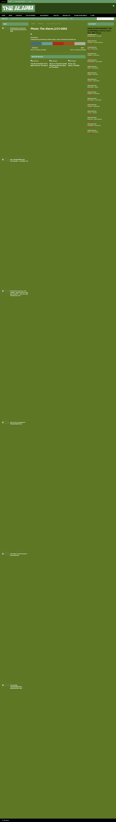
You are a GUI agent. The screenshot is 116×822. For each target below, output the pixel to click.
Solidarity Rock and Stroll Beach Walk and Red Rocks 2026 (18, 29)
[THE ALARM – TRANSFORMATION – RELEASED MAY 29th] (5, 748)
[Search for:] (105, 18)
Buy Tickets (90, 37)
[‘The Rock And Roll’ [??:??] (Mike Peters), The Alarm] (39, 61)
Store (92, 15)
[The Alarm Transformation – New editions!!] (5, 617)
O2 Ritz (96, 87)
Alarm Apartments (80, 15)
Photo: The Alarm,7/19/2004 (73, 64)
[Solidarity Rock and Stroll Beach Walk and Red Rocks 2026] (5, 91)
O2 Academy (99, 61)
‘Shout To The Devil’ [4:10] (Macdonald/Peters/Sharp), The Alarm (58, 65)
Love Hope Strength (20, 1)
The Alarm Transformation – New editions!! (19, 554)
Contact (56, 15)
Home (3, 15)
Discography (44, 15)
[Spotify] (114, 1)
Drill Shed (95, 74)
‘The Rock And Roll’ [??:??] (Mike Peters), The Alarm (39, 64)
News (10, 15)
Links (10, 1)
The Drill (94, 112)
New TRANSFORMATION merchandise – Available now (19, 160)
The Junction (97, 125)
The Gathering (30, 15)
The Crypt (98, 36)
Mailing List (67, 15)
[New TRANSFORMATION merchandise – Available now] (5, 223)
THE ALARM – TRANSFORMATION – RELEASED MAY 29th (16, 686)
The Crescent (94, 48)
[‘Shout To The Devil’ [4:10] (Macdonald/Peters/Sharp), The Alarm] (58, 61)
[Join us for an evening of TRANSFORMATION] (5, 486)
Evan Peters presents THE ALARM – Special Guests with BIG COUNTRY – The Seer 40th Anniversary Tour (19, 293)
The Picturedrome (98, 42)
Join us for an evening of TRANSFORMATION (17, 423)
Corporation (96, 55)
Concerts (19, 15)
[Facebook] (107, 1)
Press (30, 1)
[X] (111, 1)
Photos (4, 1)
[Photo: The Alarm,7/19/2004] (77, 61)
